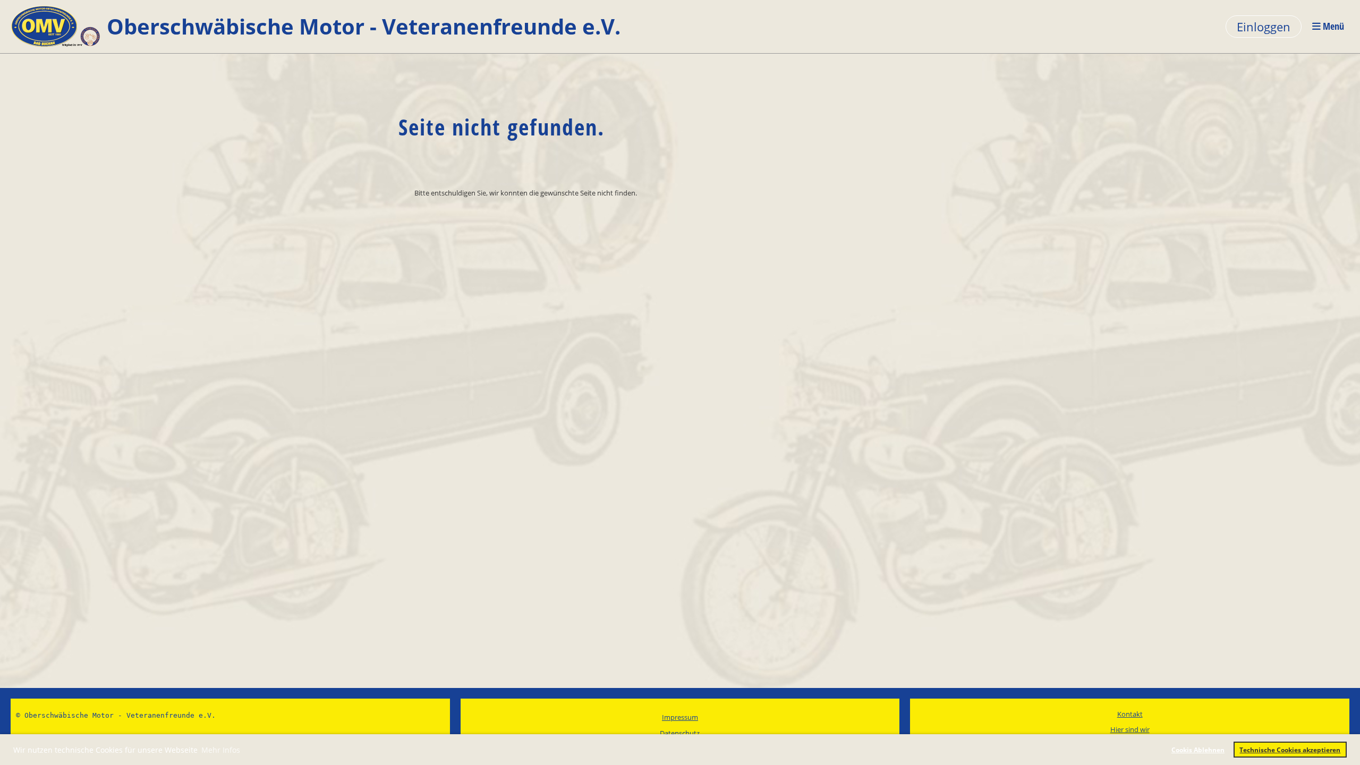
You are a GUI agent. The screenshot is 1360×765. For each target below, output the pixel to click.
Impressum (680, 717)
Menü (1332, 26)
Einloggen (1263, 27)
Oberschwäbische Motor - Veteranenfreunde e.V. (363, 26)
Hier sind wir (1130, 729)
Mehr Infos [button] (220, 750)
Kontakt (1130, 714)
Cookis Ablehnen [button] (1198, 749)
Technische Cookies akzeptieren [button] (1289, 749)
